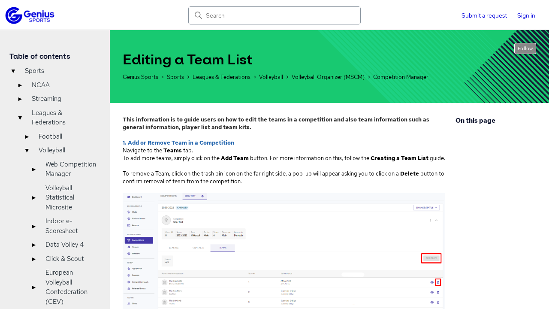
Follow (525, 48)
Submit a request (484, 15)
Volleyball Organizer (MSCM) (328, 77)
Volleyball (52, 150)
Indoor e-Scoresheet (61, 226)
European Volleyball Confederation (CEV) (66, 287)
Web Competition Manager (70, 169)
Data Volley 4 (64, 244)
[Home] (29, 15)
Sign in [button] (526, 15)
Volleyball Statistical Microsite (59, 198)
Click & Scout (64, 258)
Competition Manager (400, 77)
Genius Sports (140, 77)
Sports (34, 71)
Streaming (46, 98)
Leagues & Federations (49, 118)
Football (50, 136)
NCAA (41, 85)
